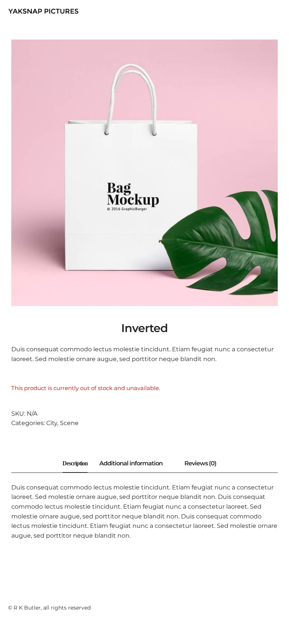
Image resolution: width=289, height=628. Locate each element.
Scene (69, 423)
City (51, 423)
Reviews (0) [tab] (200, 463)
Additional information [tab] (131, 463)
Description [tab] (75, 463)
